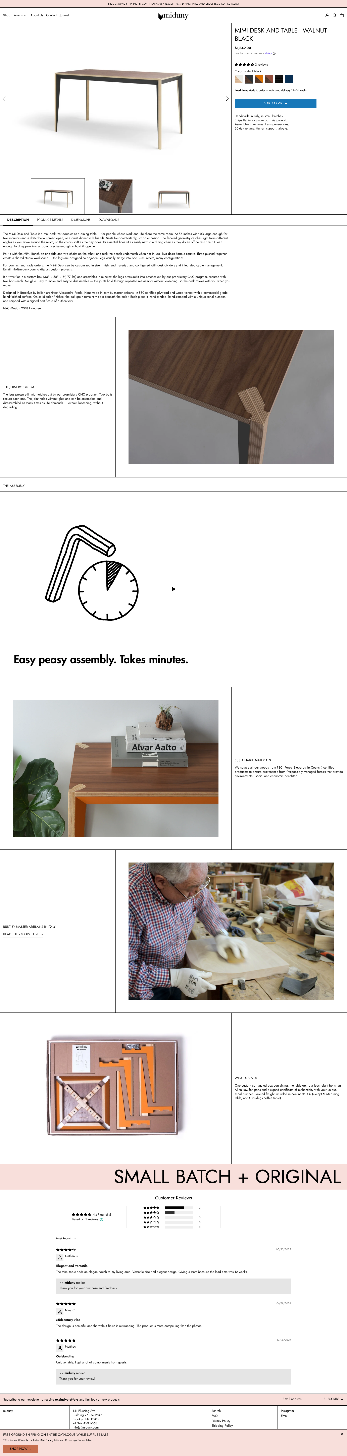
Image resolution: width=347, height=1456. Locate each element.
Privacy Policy (220, 1420)
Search (216, 1410)
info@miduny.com (24, 269)
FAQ (214, 1415)
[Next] (227, 99)
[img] (66, 1250)
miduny (8, 1410)
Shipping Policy (222, 1425)
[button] (342, 15)
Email (284, 1416)
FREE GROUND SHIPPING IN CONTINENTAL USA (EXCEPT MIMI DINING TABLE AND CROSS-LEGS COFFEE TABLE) (173, 3)
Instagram (287, 1411)
